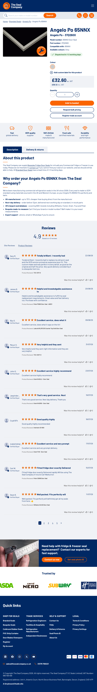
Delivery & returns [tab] (35, 149)
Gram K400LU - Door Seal (41, 379)
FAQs (51, 625)
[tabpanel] (48, 185)
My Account (8, 646)
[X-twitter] (26, 656)
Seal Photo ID (55, 633)
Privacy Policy (78, 625)
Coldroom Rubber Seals (13, 629)
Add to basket (72, 103)
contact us (33, 167)
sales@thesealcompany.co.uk (18, 664)
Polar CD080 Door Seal (40, 478)
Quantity (53, 90)
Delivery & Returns (57, 629)
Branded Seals (15, 21)
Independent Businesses (36, 636)
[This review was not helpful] (90, 280)
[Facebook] (12, 656)
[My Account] (85, 15)
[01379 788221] (35, 664)
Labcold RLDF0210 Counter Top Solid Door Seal (48, 328)
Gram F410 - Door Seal (40, 452)
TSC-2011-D (37, 273)
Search (49, 15)
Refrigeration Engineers (36, 620)
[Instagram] (19, 656)
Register (6, 642)
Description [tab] (12, 149)
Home (5, 21)
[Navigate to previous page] (35, 522)
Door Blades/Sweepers (12, 637)
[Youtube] (33, 656)
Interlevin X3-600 (39, 427)
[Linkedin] (5, 656)
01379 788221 (43, 664)
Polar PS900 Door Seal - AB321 (43, 304)
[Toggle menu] (92, 5)
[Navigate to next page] (61, 523)
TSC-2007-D (37, 355)
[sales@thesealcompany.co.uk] (4, 664)
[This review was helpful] (86, 280)
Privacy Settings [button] (79, 629)
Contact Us (54, 620)
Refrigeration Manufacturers (32, 630)
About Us (53, 637)
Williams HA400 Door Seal (42, 505)
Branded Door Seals (24, 170)
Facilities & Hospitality (35, 625)
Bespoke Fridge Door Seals (39, 165)
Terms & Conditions (81, 620)
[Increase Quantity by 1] (77, 94)
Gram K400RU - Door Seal (41, 403)
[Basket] (91, 15)
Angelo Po (27, 21)
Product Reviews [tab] (25, 245)
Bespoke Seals (9, 625)
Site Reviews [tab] (9, 245)
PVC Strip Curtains (10, 633)
